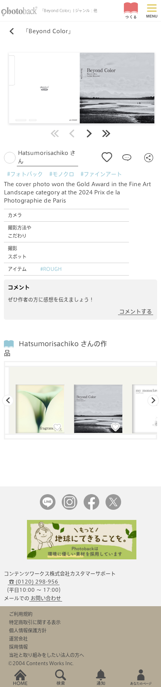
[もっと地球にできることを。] (82, 558)
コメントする (135, 311)
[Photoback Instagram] (70, 508)
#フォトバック (25, 174)
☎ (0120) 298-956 (33, 581)
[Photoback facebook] (91, 508)
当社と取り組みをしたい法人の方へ (46, 655)
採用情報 (18, 646)
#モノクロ (61, 174)
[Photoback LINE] (48, 508)
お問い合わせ (45, 598)
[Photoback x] (113, 508)
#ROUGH (51, 269)
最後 (106, 133)
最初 (55, 133)
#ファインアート (101, 174)
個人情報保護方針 (28, 630)
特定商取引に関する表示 (35, 622)
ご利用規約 (20, 614)
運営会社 (18, 638)
